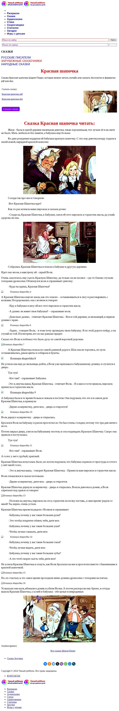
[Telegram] (53, 664)
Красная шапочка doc (12, 99)
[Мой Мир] (69, 664)
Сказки (11, 16)
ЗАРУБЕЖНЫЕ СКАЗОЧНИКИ (21, 60)
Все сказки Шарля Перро (63, 651)
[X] (57, 664)
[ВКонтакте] (45, 664)
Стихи (10, 22)
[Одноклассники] (49, 664)
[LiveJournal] (73, 664)
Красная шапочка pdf (12, 94)
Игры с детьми (16, 33)
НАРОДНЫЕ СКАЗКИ (15, 64)
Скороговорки (15, 25)
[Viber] (61, 664)
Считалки (12, 27)
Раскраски (13, 13)
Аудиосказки (14, 19)
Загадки (12, 30)
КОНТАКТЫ (13, 676)
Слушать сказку (10, 109)
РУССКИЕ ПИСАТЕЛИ (16, 57)
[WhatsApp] (65, 664)
